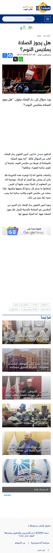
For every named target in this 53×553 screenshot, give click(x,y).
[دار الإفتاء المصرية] (26, 360)
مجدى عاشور (36, 154)
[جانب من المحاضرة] (26, 415)
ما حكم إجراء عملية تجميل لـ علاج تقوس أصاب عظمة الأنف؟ (30, 477)
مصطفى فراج (44, 55)
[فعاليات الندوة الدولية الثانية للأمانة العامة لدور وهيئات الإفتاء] (26, 388)
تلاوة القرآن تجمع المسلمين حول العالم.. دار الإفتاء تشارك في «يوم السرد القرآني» (29, 339)
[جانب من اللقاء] (26, 443)
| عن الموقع (23, 543)
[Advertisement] (26, 269)
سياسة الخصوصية (41, 543)
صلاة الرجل (14, 309)
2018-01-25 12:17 (26, 55)
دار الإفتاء (45, 305)
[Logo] (26, 7)
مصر (39, 36)
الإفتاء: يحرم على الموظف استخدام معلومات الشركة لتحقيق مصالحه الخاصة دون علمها (28, 367)
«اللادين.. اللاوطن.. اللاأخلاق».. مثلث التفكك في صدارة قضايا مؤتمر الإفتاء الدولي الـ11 (27, 395)
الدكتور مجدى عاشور (21, 305)
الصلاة (35, 305)
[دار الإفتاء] (26, 471)
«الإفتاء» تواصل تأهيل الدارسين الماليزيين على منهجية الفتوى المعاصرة (31, 423)
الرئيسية (46, 36)
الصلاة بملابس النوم (30, 309)
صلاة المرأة (45, 309)
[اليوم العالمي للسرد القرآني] (26, 332)
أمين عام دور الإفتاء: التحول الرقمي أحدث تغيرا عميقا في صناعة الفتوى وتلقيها (28, 450)
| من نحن (44, 550)
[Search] (3, 17)
